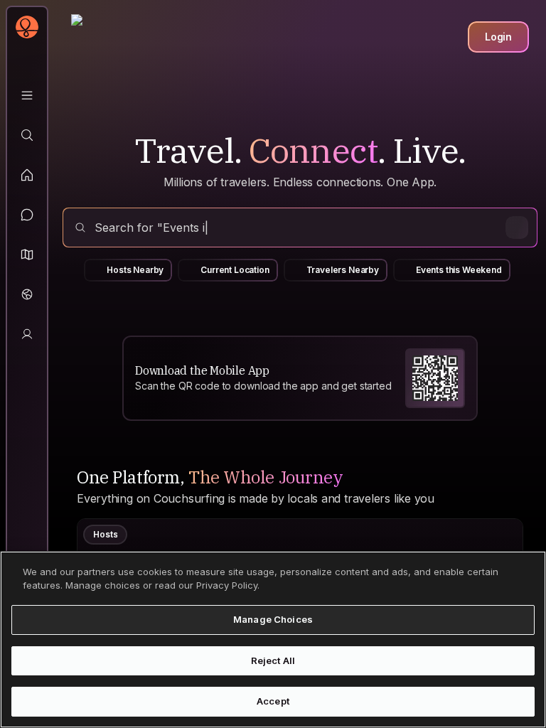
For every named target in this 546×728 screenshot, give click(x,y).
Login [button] (498, 37)
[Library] (27, 95)
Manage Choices (273, 619)
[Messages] (27, 214)
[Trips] (27, 294)
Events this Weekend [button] (459, 269)
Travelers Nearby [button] (342, 269)
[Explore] (27, 135)
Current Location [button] (234, 269)
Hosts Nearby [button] (135, 269)
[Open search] (300, 227)
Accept (273, 701)
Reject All (273, 660)
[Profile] (27, 334)
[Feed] (27, 175)
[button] (27, 254)
